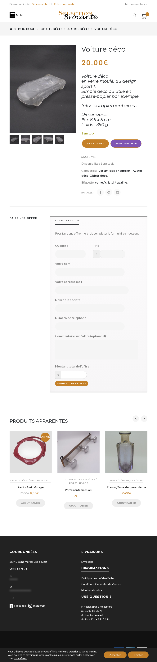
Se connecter (40, 4)
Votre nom (62, 263)
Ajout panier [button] (30, 502)
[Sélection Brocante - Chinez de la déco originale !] (78, 15)
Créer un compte (64, 4)
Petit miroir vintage (31, 487)
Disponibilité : (90, 163)
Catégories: (89, 170)
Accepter (115, 654)
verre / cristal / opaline (111, 182)
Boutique (26, 29)
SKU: (84, 156)
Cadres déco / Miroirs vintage (30, 480)
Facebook (20, 605)
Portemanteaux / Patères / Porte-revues (78, 481)
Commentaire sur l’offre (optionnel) (80, 336)
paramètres (20, 658)
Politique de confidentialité (97, 578)
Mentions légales (91, 590)
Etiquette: (87, 182)
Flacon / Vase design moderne (126, 487)
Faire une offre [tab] (23, 217)
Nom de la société (67, 300)
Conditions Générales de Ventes (101, 584)
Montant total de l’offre (72, 366)
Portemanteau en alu (78, 490)
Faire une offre (126, 143)
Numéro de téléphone (70, 318)
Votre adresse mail (68, 281)
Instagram (39, 605)
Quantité (61, 245)
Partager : (87, 192)
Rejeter (138, 654)
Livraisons (87, 561)
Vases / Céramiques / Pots (126, 480)
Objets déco (51, 29)
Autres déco (78, 29)
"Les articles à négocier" (114, 170)
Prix (96, 245)
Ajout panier (95, 143)
